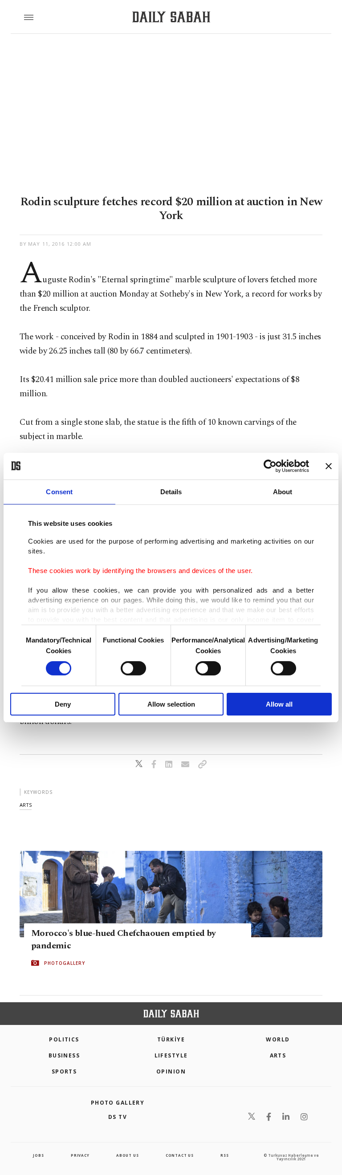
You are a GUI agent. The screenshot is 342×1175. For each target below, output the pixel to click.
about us (127, 1155)
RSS (224, 1155)
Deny (63, 704)
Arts (278, 1055)
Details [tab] (171, 491)
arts (26, 804)
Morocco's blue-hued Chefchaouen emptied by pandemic (123, 939)
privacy (80, 1155)
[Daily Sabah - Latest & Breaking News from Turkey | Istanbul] (171, 17)
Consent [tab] (59, 491)
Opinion (171, 1071)
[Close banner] (329, 466)
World (277, 1039)
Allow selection (171, 704)
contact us (180, 1155)
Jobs (38, 1155)
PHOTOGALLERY (64, 963)
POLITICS (64, 1039)
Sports (64, 1071)
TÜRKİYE (171, 1039)
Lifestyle (171, 1055)
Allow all (279, 704)
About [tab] (283, 491)
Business (64, 1055)
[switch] (133, 668)
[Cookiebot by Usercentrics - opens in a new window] (270, 465)
